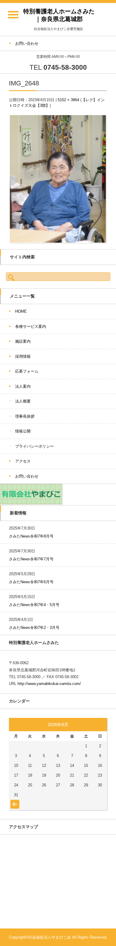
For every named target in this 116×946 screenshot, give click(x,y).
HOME (21, 311)
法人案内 (23, 386)
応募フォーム (26, 371)
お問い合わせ (26, 476)
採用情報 (23, 356)
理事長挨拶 (25, 416)
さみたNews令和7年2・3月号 (34, 627)
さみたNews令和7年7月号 (31, 559)
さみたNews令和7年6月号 (31, 582)
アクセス (23, 461)
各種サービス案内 (30, 326)
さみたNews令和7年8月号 (31, 536)
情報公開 (23, 431)
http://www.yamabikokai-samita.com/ (49, 683)
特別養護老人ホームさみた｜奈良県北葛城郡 (59, 15)
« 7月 (14, 801)
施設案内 (23, 341)
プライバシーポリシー (34, 446)
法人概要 (23, 401)
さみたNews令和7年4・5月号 (34, 604)
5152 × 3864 (68, 100)
